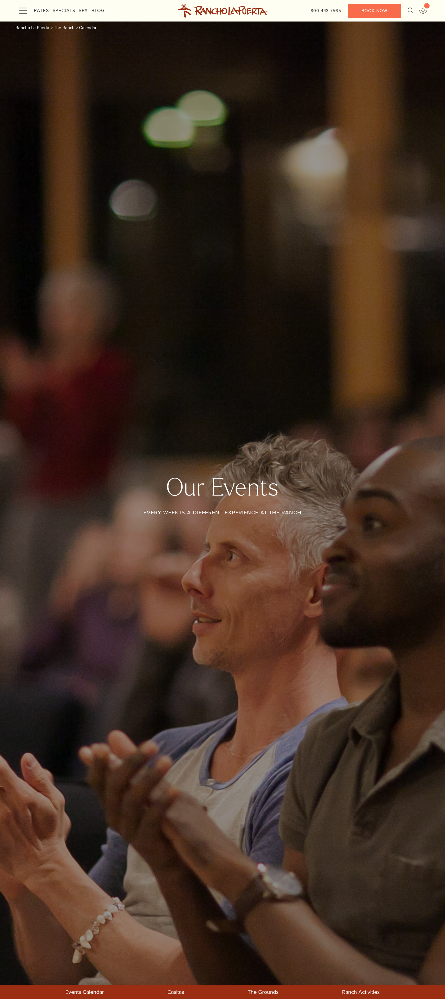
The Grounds (263, 992)
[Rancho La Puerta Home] (222, 10)
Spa (83, 10)
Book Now (374, 10)
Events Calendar (84, 992)
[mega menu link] (23, 10)
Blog (98, 10)
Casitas (175, 992)
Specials (64, 10)
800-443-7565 (326, 10)
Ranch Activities (361, 992)
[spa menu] (423, 11)
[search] (410, 11)
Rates (41, 10)
